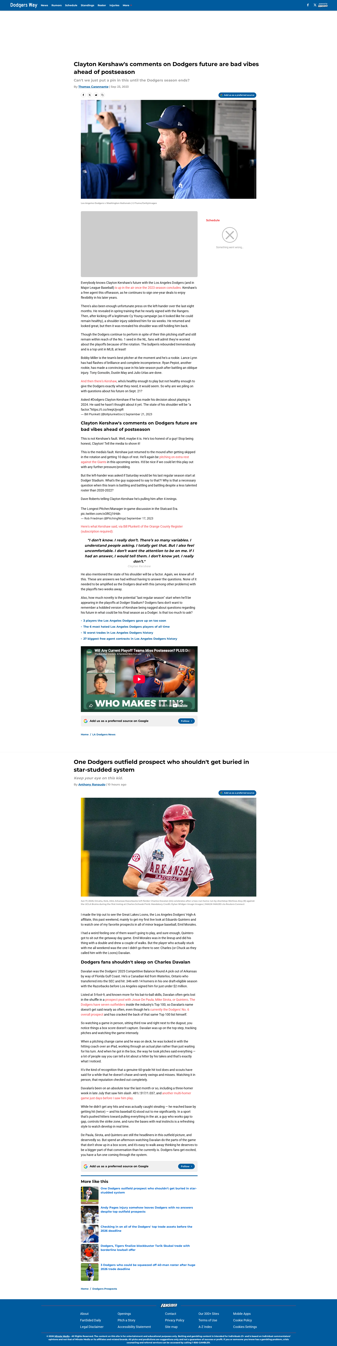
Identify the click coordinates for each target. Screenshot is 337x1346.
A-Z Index (205, 1327)
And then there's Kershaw (99, 381)
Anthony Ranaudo (91, 784)
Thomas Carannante (93, 86)
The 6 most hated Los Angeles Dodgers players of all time (126, 626)
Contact (170, 1314)
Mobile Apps (242, 1314)
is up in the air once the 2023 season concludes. (148, 287)
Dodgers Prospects (104, 1288)
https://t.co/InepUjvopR (107, 409)
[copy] (102, 94)
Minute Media (62, 1336)
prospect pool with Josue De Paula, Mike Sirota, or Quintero (146, 999)
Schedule (71, 5)
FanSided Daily (90, 1320)
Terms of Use (207, 1320)
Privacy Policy (174, 1320)
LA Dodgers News (103, 734)
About (84, 1314)
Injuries (114, 5)
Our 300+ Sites (208, 1314)
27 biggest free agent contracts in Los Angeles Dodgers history (130, 638)
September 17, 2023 (140, 518)
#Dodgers (97, 399)
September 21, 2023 (139, 414)
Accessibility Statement (134, 1327)
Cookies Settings (245, 1327)
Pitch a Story (126, 1320)
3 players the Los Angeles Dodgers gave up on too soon (124, 620)
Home (85, 734)
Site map (171, 1327)
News (44, 5)
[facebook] (308, 5)
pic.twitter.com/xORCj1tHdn (100, 514)
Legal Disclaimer (91, 1327)
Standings (87, 5)
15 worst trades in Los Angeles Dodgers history (118, 632)
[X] (315, 5)
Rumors (56, 5)
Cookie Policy (242, 1320)
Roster (102, 5)
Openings (124, 1314)
